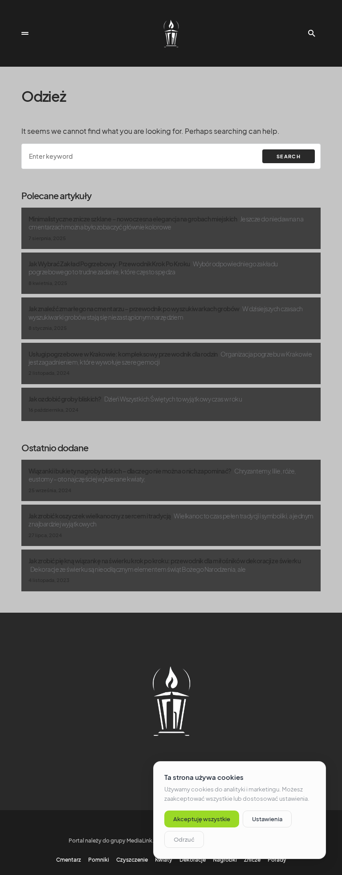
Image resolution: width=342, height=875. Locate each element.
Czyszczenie (132, 860)
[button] (25, 33)
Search (289, 156)
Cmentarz (68, 860)
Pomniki (98, 860)
